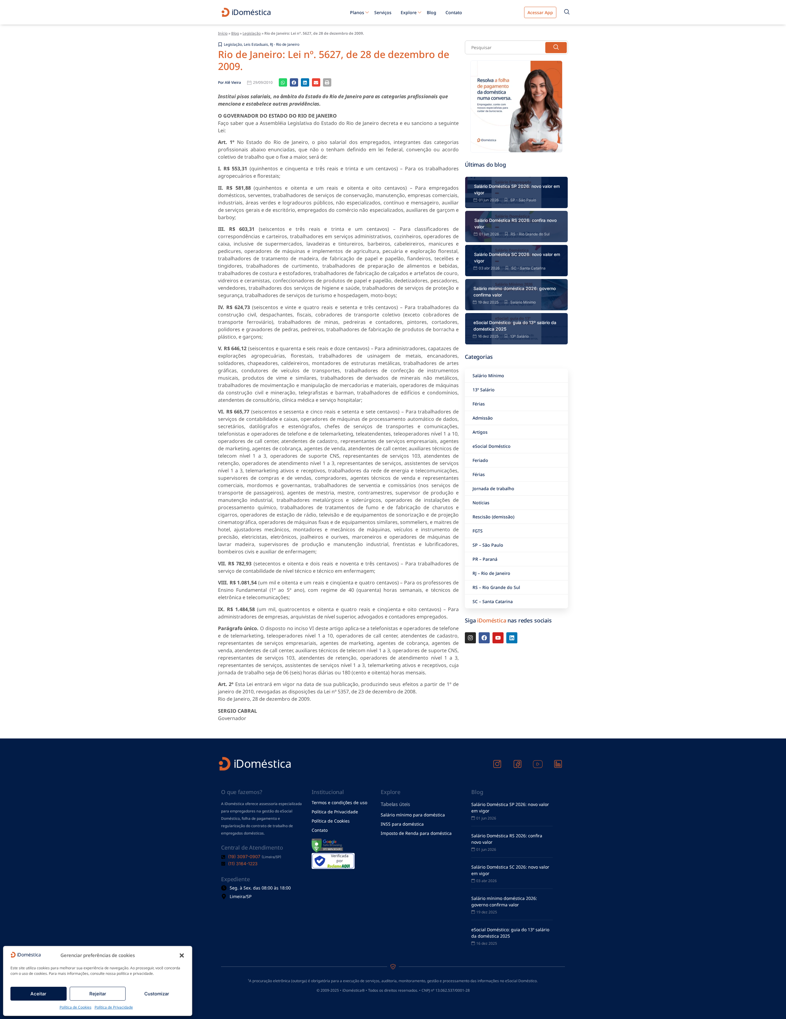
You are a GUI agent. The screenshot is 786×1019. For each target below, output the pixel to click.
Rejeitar (97, 994)
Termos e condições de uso (339, 802)
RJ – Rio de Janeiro (491, 573)
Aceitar (38, 994)
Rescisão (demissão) (493, 517)
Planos (357, 12)
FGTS (478, 531)
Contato (454, 12)
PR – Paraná (485, 559)
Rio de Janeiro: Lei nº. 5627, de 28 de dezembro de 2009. (333, 60)
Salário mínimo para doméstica (413, 815)
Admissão (483, 418)
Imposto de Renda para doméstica (416, 833)
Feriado (480, 460)
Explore (409, 12)
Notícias (481, 503)
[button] (182, 955)
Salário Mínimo (488, 375)
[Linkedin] (511, 637)
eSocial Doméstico (492, 446)
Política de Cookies (75, 1007)
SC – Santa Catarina (493, 601)
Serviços (382, 12)
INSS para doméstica (402, 824)
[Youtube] (498, 637)
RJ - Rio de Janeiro (284, 44)
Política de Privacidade (114, 1007)
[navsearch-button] (567, 12)
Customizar (156, 994)
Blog (431, 12)
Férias (479, 404)
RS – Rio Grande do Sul (496, 587)
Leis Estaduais (256, 44)
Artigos (480, 432)
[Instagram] (470, 637)
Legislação (252, 33)
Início (223, 33)
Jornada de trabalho (493, 488)
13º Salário (484, 390)
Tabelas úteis (395, 804)
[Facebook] (484, 637)
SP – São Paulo (488, 545)
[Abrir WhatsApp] (770, 1003)
